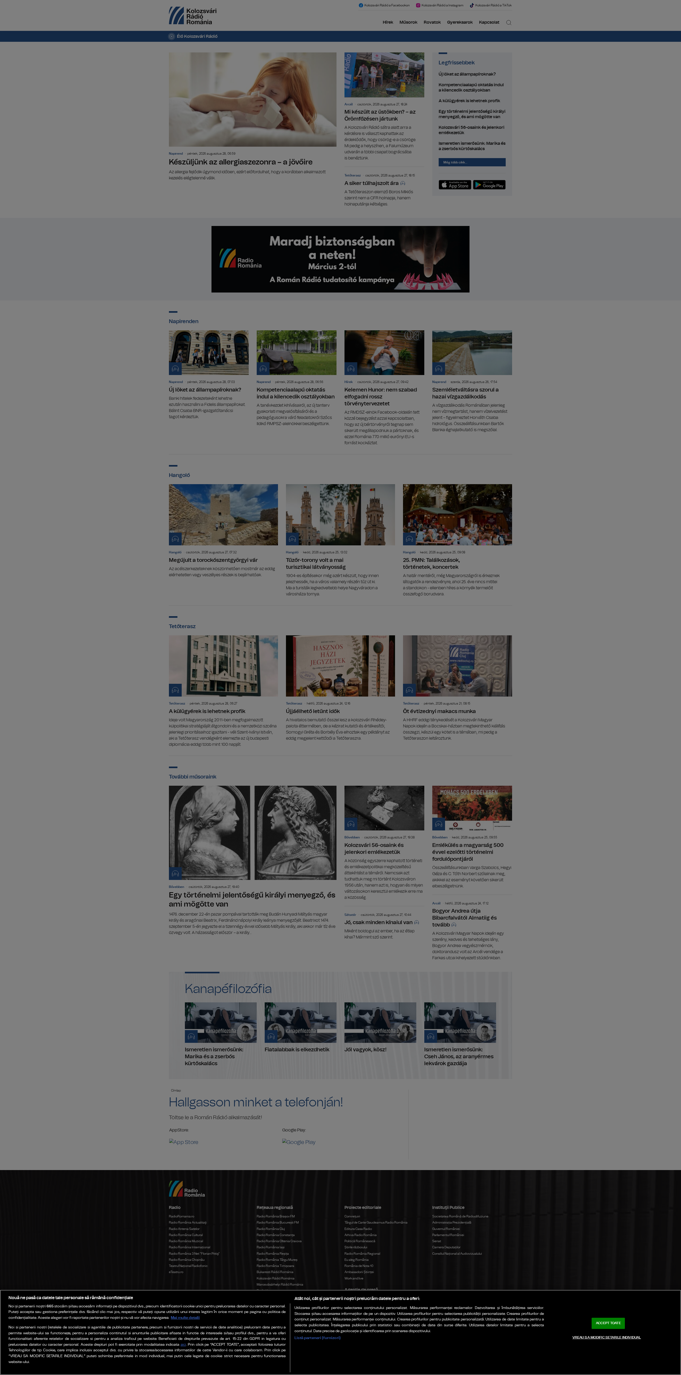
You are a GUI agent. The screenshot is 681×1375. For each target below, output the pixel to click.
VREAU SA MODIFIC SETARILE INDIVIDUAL (606, 1337)
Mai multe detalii (185, 1318)
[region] (340, 1332)
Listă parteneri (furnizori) (317, 1338)
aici (183, 1345)
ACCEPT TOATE (608, 1323)
